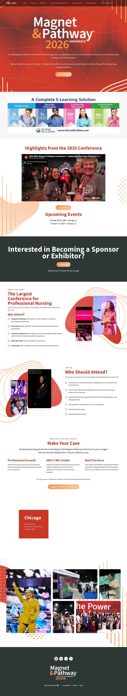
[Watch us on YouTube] (56, 659)
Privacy (75, 685)
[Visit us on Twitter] (66, 659)
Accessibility (66, 685)
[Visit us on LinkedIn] (61, 659)
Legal (81, 685)
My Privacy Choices (50, 685)
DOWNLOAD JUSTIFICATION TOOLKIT (63, 487)
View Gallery (64, 207)
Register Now (63, 74)
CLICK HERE (63, 264)
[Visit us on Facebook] (71, 659)
